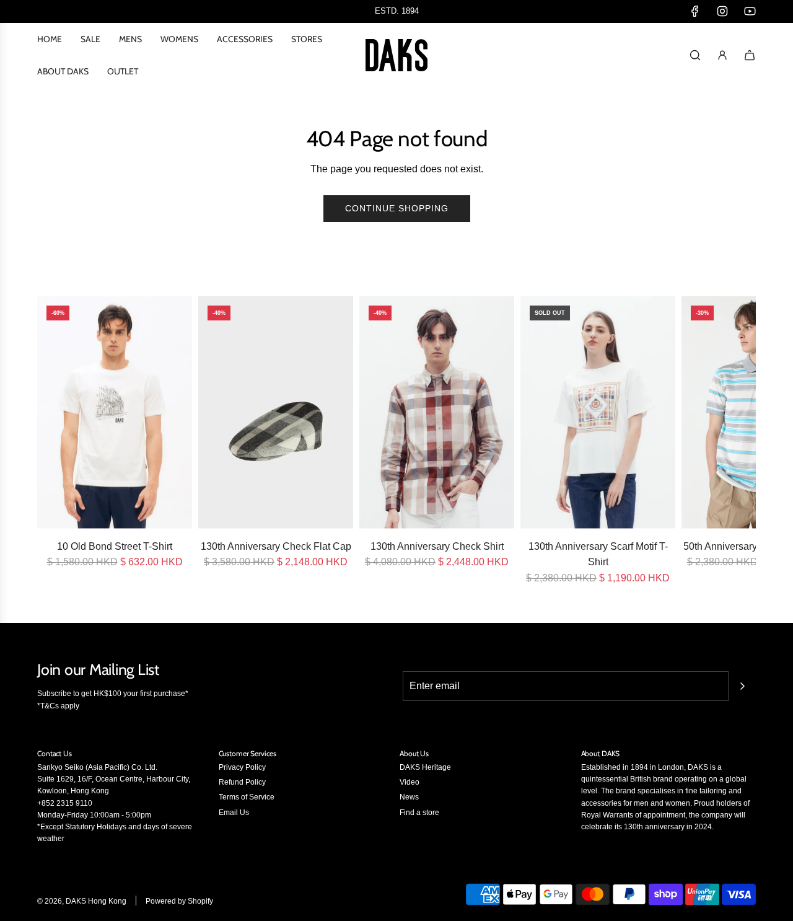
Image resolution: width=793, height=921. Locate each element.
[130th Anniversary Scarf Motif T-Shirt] (597, 412)
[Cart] (749, 55)
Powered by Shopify (179, 901)
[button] (50, 440)
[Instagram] (722, 11)
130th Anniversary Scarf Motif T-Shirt (598, 554)
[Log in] (722, 55)
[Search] (695, 55)
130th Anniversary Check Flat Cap (276, 546)
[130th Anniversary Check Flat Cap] (275, 412)
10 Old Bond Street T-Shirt (114, 546)
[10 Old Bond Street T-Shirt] (114, 412)
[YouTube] (749, 11)
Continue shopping (397, 208)
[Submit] (742, 686)
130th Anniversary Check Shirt (437, 546)
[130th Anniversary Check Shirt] (436, 412)
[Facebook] (695, 11)
